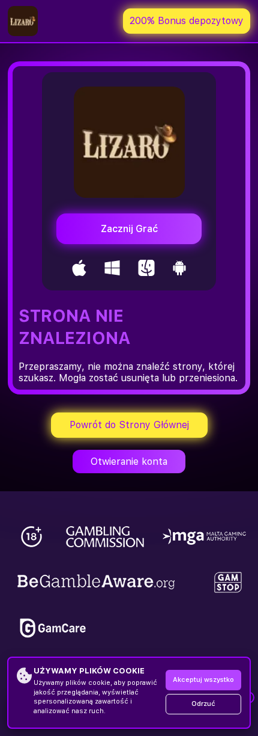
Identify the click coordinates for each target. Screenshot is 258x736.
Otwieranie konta (129, 461)
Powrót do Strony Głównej (129, 425)
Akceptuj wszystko (203, 680)
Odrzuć (203, 704)
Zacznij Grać (129, 229)
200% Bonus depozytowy (187, 20)
